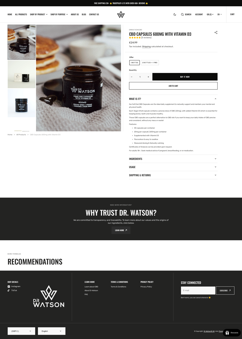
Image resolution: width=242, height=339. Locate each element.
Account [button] (199, 14)
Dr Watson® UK (209, 331)
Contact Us (94, 14)
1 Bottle (135, 63)
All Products (21, 14)
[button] (175, 14)
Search (188, 14)
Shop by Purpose (58, 14)
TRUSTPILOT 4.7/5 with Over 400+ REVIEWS (129, 3)
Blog (84, 14)
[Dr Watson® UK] (121, 14)
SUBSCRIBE (224, 290)
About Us (75, 14)
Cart (232, 14)
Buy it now (185, 76)
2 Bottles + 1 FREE (150, 63)
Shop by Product (37, 14)
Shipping (146, 46)
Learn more (119, 230)
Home (10, 14)
